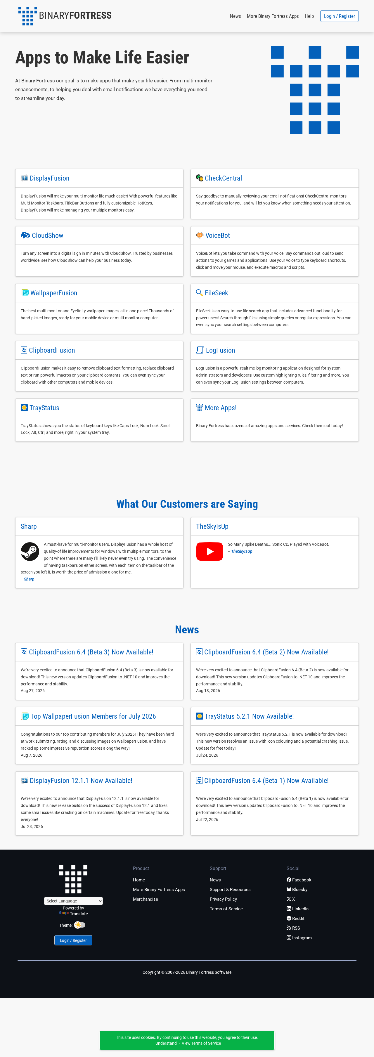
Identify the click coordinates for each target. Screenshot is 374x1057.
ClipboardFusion (52, 350)
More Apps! (221, 408)
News (235, 16)
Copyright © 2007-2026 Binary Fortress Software (187, 972)
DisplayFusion (50, 178)
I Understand (165, 1043)
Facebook (301, 880)
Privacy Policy (223, 899)
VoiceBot (217, 235)
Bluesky (299, 889)
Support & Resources (230, 889)
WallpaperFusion (53, 293)
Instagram (302, 937)
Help (309, 16)
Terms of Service (226, 909)
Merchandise (145, 899)
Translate (79, 913)
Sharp (29, 579)
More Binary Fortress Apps (273, 16)
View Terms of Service (201, 1043)
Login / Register (339, 16)
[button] (65, 16)
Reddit (298, 918)
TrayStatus (44, 408)
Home (139, 880)
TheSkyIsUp (241, 551)
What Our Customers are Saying (187, 504)
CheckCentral (223, 178)
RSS (296, 928)
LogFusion (220, 350)
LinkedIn (300, 909)
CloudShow (47, 235)
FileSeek (216, 293)
